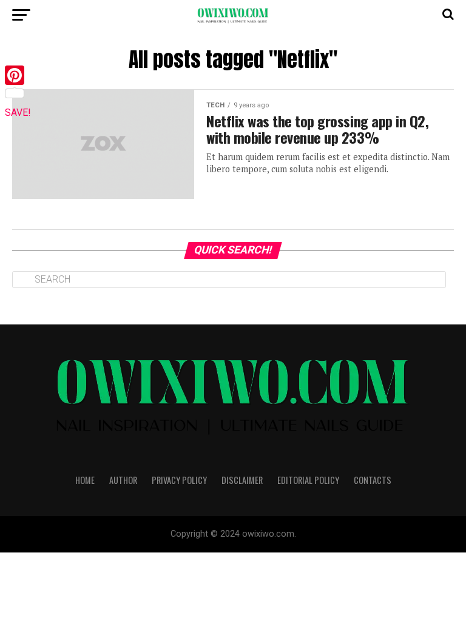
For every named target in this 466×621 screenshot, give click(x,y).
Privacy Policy (179, 480)
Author (123, 480)
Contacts (372, 480)
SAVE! (18, 112)
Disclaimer (242, 480)
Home (85, 480)
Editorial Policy (308, 480)
